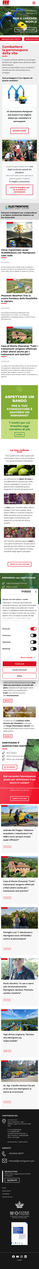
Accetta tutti (19, 664)
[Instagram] (21, 1256)
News (4, 1188)
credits (19, 1260)
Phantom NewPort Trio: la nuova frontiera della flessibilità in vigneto (19, 298)
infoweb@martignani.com (21, 1161)
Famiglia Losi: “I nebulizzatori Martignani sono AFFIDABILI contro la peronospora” (17, 935)
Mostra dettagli (26, 657)
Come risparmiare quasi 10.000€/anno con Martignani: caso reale (18, 253)
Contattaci (6, 1194)
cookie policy (23, 1142)
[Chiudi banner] (36, 592)
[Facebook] (13, 1256)
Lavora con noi (7, 1197)
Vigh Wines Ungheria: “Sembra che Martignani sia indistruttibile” (18, 1037)
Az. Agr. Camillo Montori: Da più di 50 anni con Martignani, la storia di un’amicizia (19, 1088)
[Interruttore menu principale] (34, 3)
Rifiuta (19, 676)
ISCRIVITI (12, 1180)
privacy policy (12, 1142)
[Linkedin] (25, 1256)
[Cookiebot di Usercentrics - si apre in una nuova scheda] (23, 591)
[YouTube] (17, 1256)
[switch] (33, 635)
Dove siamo (6, 1191)
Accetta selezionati (19, 670)
